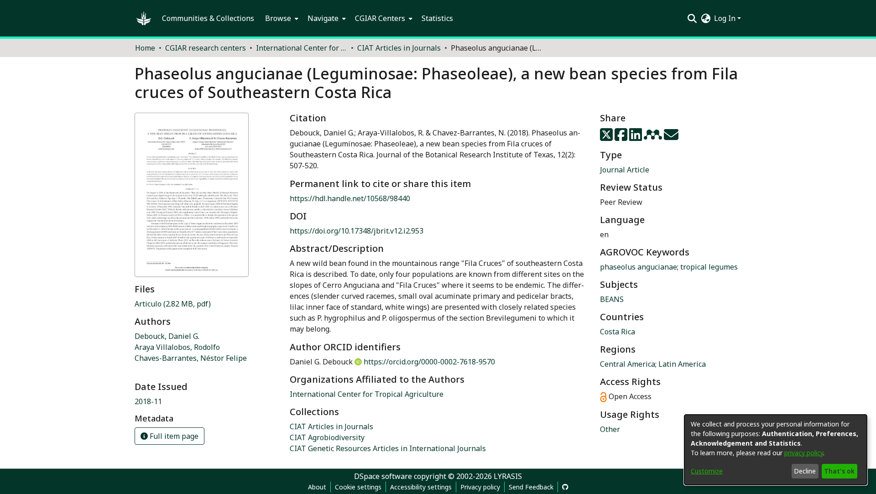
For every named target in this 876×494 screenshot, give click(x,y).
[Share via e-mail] (671, 137)
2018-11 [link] (148, 401)
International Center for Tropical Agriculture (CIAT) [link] (301, 48)
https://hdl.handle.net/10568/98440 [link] (350, 198)
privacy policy (803, 452)
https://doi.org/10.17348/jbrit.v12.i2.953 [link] (356, 231)
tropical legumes (709, 267)
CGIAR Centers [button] (380, 18)
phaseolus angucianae (638, 267)
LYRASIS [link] (508, 476)
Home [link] (145, 48)
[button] (144, 18)
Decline (805, 471)
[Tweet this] (607, 137)
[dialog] (775, 450)
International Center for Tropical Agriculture (366, 394)
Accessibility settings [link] (421, 487)
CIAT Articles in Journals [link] (399, 48)
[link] (173, 304)
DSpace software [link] (383, 476)
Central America (627, 364)
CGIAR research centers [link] (205, 48)
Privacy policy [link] (480, 487)
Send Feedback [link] (531, 487)
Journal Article (624, 170)
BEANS (612, 299)
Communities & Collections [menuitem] (208, 18)
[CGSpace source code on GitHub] (565, 487)
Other (610, 429)
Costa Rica (617, 332)
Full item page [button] (173, 436)
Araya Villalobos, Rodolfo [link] (177, 347)
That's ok (839, 471)
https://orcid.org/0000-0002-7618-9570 (429, 362)
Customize (707, 471)
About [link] (317, 487)
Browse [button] (278, 18)
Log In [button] (725, 18)
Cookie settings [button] (358, 487)
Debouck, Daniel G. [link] (167, 336)
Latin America (682, 364)
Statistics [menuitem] (437, 18)
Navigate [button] (323, 18)
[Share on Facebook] (622, 137)
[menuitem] (280, 18)
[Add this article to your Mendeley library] (654, 137)
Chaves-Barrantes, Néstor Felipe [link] (191, 358)
